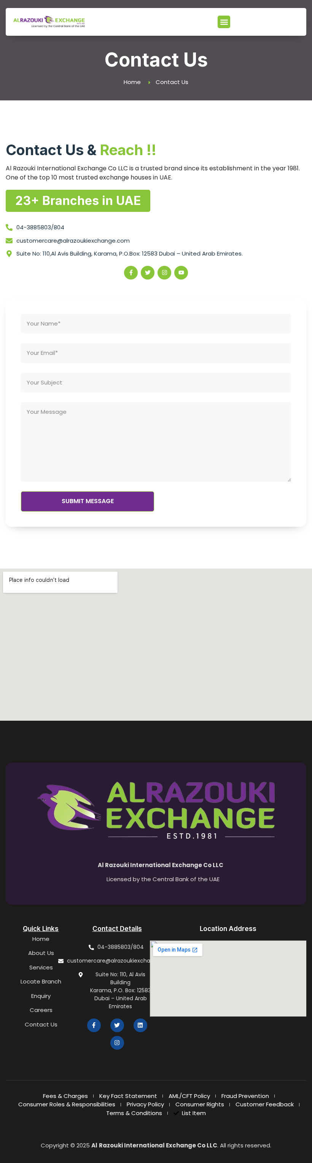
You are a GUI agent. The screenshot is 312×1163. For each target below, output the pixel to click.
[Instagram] (164, 273)
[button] (224, 22)
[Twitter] (147, 273)
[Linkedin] (140, 1025)
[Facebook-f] (131, 273)
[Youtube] (181, 273)
